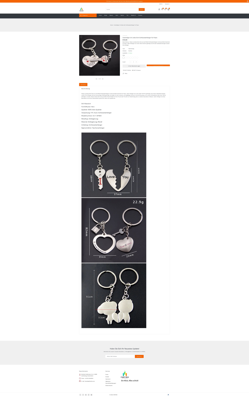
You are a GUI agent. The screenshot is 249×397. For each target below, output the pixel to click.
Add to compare (137, 70)
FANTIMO (115, 394)
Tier (127, 15)
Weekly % (133, 15)
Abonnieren (139, 356)
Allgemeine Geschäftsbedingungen (111, 382)
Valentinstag (131, 48)
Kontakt (107, 376)
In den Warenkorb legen (134, 66)
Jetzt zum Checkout (158, 65)
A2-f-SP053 (128, 58)
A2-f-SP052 (126, 58)
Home (111, 25)
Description (83, 84)
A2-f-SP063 (135, 58)
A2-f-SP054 (130, 58)
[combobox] (122, 9)
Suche (107, 374)
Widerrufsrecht (109, 385)
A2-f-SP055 (133, 58)
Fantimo (130, 50)
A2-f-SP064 (137, 58)
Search (141, 9)
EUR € (160, 4)
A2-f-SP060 (124, 58)
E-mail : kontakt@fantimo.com (88, 381)
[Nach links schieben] (96, 79)
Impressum (108, 379)
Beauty (111, 15)
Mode (105, 15)
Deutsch (167, 4)
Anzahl (124, 62)
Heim (117, 15)
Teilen (126, 73)
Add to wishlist (127, 70)
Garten (122, 15)
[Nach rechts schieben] (103, 79)
